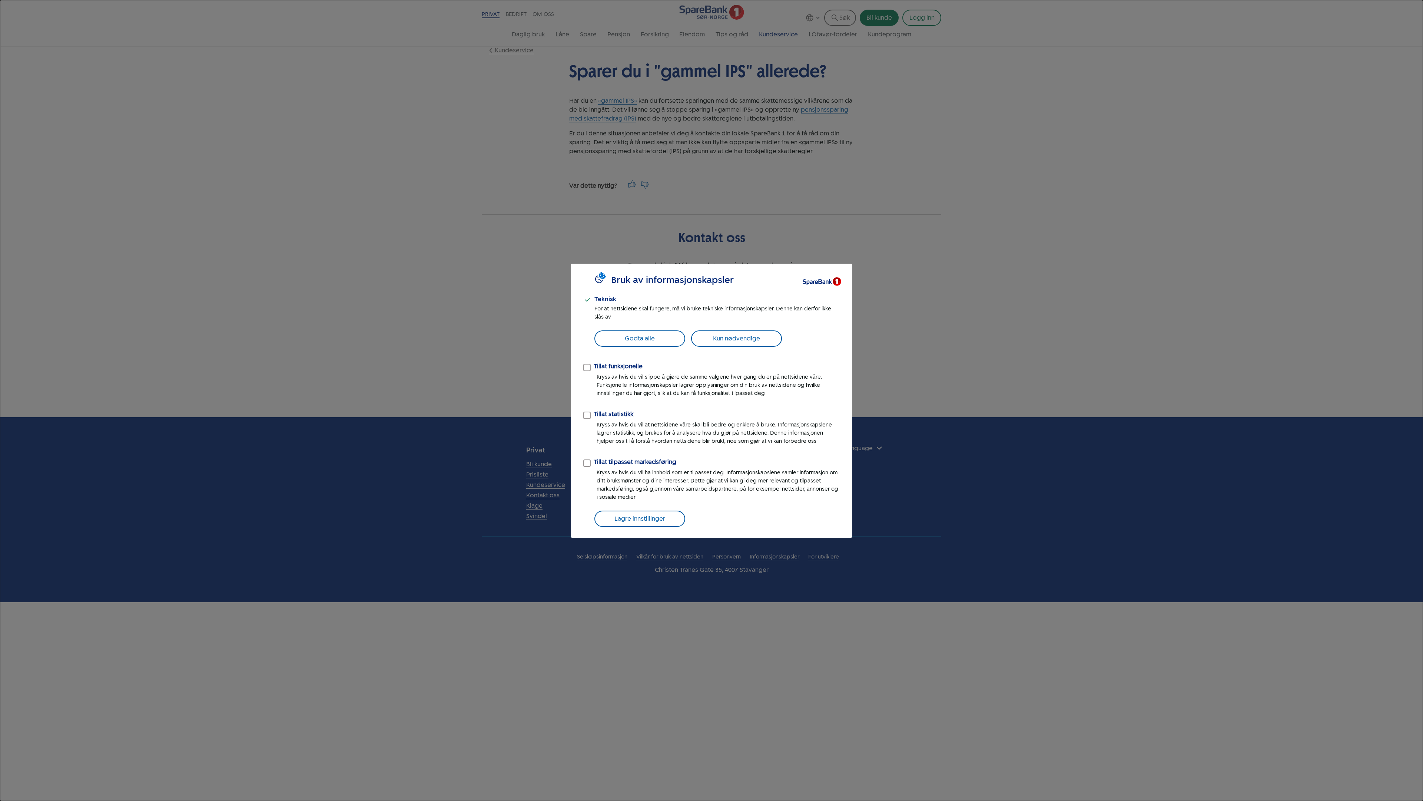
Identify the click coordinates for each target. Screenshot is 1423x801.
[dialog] (711, 400)
